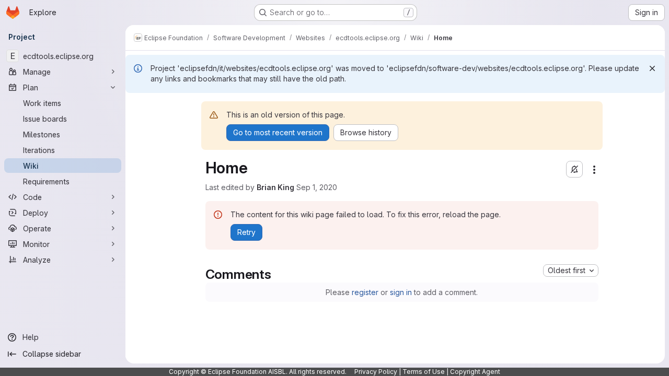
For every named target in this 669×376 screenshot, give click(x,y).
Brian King (275, 187)
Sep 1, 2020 (316, 187)
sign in (401, 292)
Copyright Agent (475, 371)
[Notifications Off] (574, 169)
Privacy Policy (375, 371)
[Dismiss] (652, 68)
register (365, 292)
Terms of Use (423, 371)
